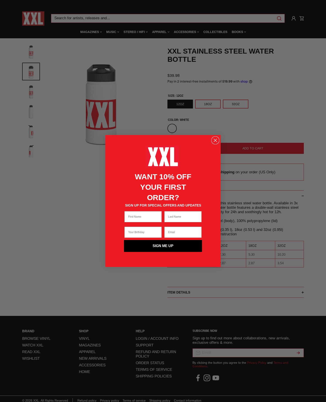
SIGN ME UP (163, 246)
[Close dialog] (215, 140)
